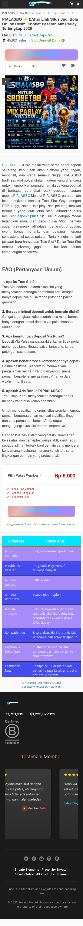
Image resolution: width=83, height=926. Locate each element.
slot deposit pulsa (24, 215)
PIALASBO (8, 13)
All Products (45, 874)
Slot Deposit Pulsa (30, 13)
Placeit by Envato (54, 869)
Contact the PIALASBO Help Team (41, 686)
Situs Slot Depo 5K (37, 35)
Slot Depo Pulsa (56, 13)
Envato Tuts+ (24, 874)
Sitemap (63, 874)
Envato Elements (27, 869)
